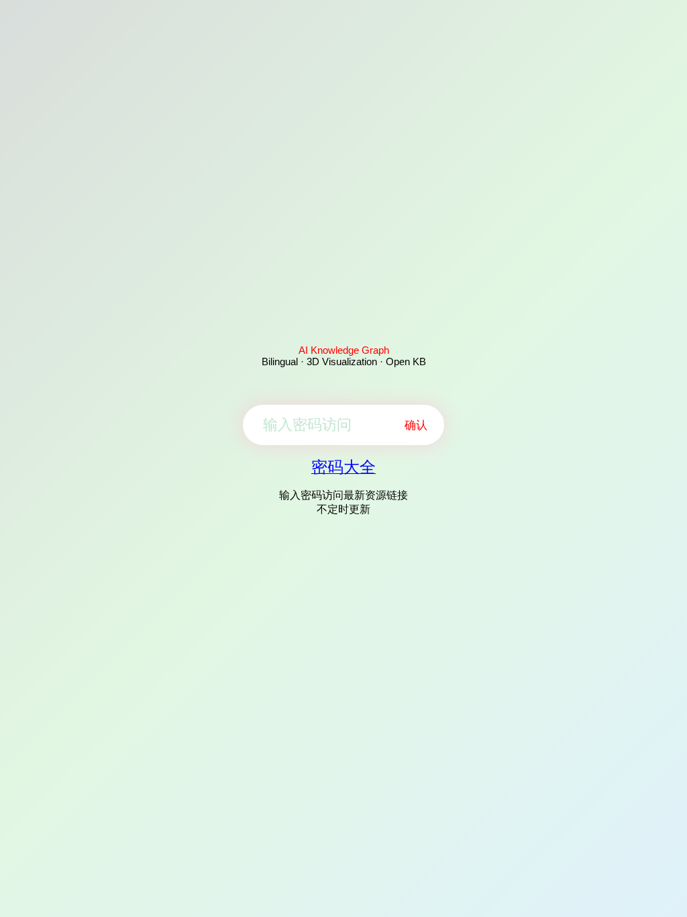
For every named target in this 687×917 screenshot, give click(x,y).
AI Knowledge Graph (344, 350)
